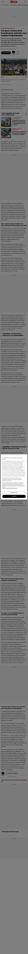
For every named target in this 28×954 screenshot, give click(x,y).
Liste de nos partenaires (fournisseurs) (9, 488)
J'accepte (14, 496)
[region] (14, 477)
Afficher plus (14, 492)
